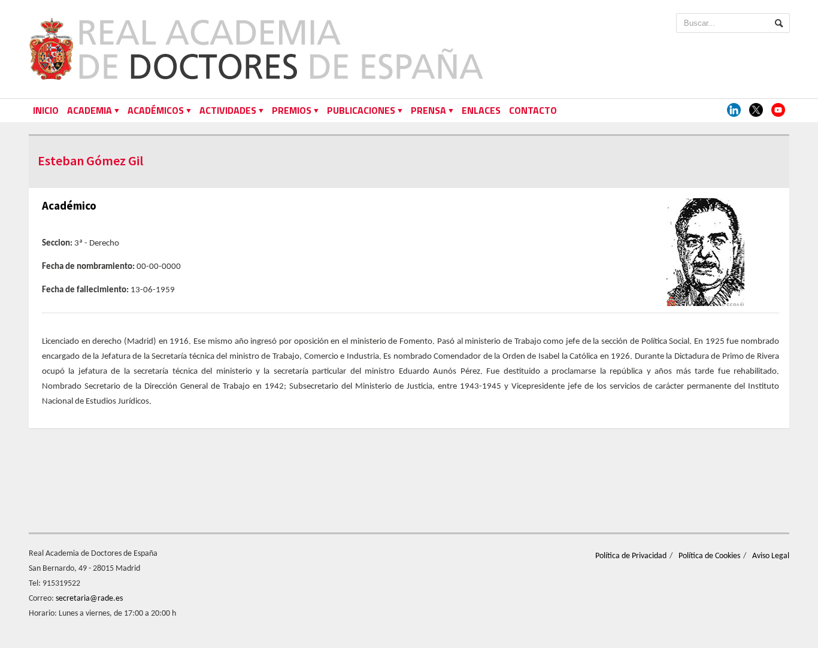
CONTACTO (533, 110)
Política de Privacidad (630, 556)
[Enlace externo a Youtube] (778, 110)
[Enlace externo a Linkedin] (734, 110)
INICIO (46, 110)
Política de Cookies (709, 556)
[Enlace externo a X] (756, 110)
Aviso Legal (770, 556)
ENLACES (481, 110)
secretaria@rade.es (89, 598)
